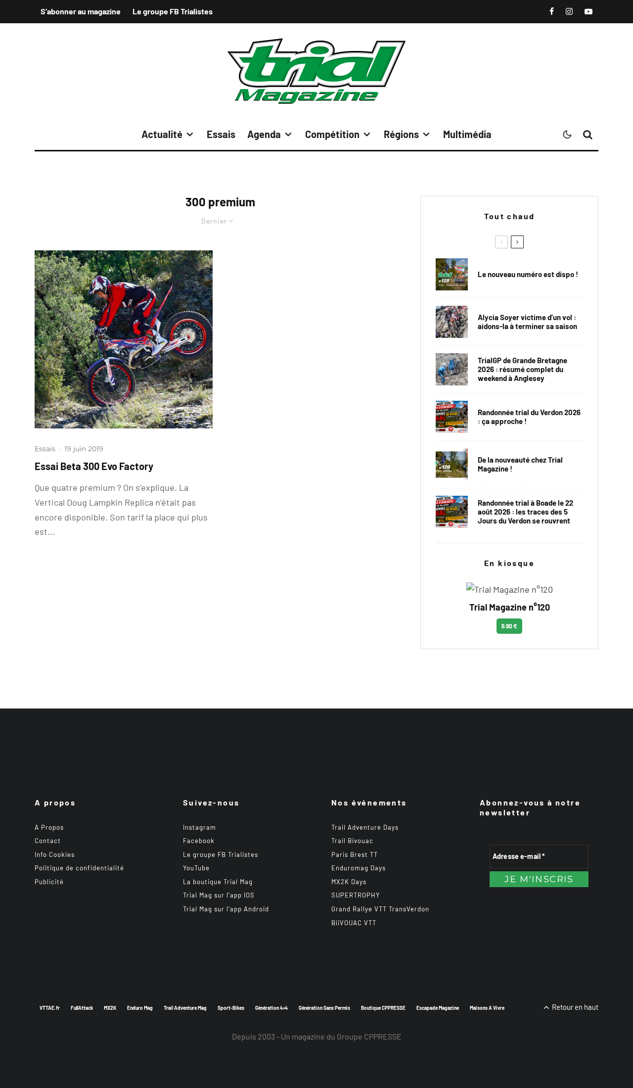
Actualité (161, 134)
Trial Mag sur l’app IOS (219, 895)
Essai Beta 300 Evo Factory (94, 466)
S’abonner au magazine (81, 11)
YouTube (196, 868)
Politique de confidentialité (79, 868)
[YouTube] (588, 11)
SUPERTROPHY (355, 895)
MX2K (110, 1008)
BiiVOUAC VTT (353, 923)
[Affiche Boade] (452, 417)
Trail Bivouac (352, 841)
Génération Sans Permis (324, 1008)
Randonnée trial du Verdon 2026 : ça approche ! (529, 417)
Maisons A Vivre (487, 1008)
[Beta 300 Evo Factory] (124, 339)
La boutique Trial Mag (218, 882)
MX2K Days (348, 882)
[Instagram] (569, 11)
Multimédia (467, 134)
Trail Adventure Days (365, 827)
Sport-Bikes (231, 1008)
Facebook (199, 841)
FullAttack (82, 1008)
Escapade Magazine (437, 1008)
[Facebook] (551, 11)
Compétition (332, 134)
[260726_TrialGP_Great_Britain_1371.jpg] (452, 322)
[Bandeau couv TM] (452, 274)
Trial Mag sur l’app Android (226, 909)
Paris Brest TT (354, 854)
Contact (48, 841)
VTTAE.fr (50, 1008)
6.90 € (509, 625)
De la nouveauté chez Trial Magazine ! (520, 464)
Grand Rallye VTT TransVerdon (380, 909)
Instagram (199, 827)
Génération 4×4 (271, 1008)
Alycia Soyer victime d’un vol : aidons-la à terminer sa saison (527, 322)
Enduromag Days (358, 868)
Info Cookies (55, 854)
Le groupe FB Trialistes (173, 11)
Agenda (264, 134)
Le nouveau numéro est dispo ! (528, 274)
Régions (401, 134)
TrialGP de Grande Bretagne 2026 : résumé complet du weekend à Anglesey (522, 369)
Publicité (49, 882)
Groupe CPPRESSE (369, 1036)
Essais (221, 134)
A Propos (49, 827)
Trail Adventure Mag (185, 1008)
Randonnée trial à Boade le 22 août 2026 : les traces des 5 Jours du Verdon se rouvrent (525, 511)
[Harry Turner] (452, 369)
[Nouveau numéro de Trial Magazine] (452, 464)
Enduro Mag (140, 1008)
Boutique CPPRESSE (383, 1008)
